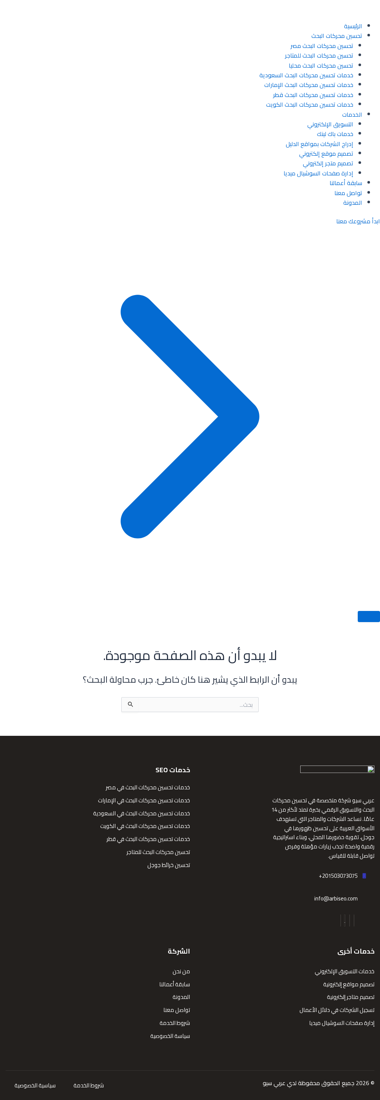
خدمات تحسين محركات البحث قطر (313, 94)
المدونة (352, 202)
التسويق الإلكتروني (330, 124)
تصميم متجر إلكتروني (328, 163)
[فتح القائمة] (369, 616)
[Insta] (349, 920)
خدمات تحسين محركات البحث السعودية (306, 75)
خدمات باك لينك (335, 133)
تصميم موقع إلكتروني (326, 153)
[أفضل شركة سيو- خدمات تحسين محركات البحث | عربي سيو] (350, 10)
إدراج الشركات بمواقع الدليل (319, 143)
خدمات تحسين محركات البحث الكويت (309, 104)
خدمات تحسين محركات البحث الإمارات (308, 84)
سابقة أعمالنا (346, 182)
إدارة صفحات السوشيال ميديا (318, 173)
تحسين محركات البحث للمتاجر (319, 55)
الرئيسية (353, 26)
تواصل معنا (348, 192)
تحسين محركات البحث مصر (322, 45)
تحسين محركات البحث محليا (321, 65)
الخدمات (352, 114)
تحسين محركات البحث (336, 35)
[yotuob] (344, 920)
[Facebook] (340, 920)
